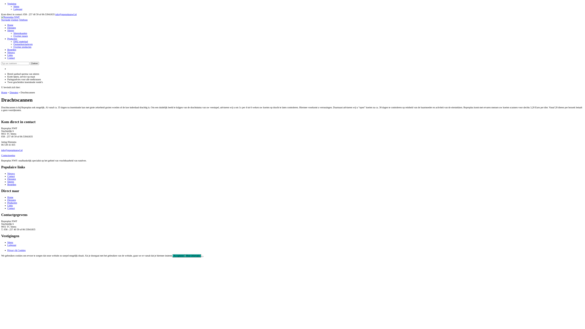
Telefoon (23, 20)
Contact (11, 58)
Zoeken (14, 20)
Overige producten (22, 47)
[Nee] (202, 256)
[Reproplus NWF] (10, 17)
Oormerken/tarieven (23, 44)
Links (10, 55)
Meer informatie (193, 256)
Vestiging (11, 3)
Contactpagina (8, 155)
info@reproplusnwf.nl (66, 14)
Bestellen (11, 49)
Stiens (16, 6)
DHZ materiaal (20, 41)
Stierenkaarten (20, 33)
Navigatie (6, 20)
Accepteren (179, 256)
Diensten (11, 28)
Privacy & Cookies (16, 250)
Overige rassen (20, 36)
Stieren (10, 30)
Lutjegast (17, 9)
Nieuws (11, 52)
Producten (12, 38)
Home (10, 25)
